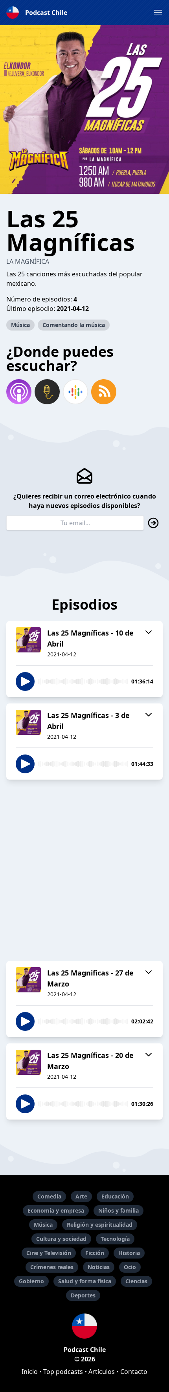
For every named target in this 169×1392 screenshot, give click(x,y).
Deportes (83, 1295)
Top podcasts (63, 1371)
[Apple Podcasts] (19, 392)
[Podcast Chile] (84, 1326)
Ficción (94, 1253)
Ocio (130, 1267)
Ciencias (136, 1281)
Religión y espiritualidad (99, 1224)
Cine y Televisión (48, 1253)
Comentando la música (73, 325)
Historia (129, 1253)
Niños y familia (118, 1210)
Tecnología (115, 1238)
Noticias (99, 1267)
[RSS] (104, 392)
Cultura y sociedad (61, 1238)
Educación (115, 1196)
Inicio (30, 1371)
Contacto (133, 1371)
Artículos (101, 1371)
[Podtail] (47, 392)
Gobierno (31, 1281)
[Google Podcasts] (75, 392)
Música (20, 325)
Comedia (49, 1196)
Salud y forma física (84, 1281)
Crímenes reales (51, 1267)
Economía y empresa (56, 1210)
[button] (158, 12)
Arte (81, 1196)
